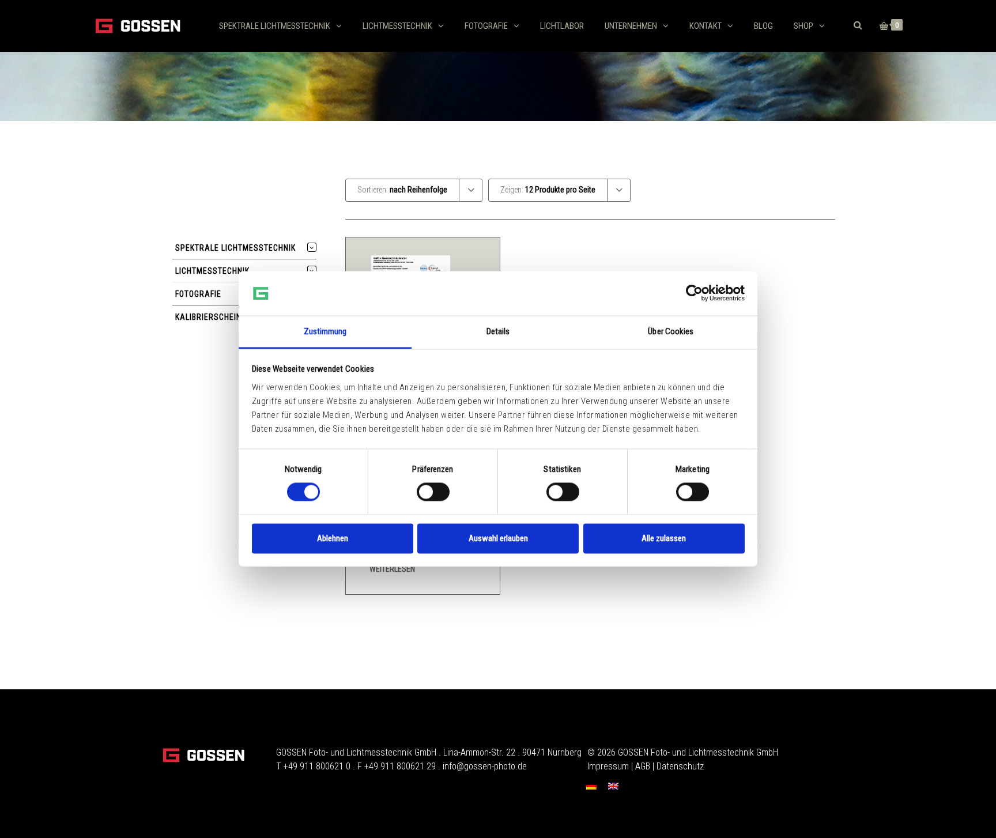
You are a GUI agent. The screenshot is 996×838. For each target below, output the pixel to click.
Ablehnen (332, 538)
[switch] (433, 492)
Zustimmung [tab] (325, 331)
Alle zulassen (664, 538)
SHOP (803, 26)
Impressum (608, 766)
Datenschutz (680, 766)
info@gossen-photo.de (485, 766)
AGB (642, 766)
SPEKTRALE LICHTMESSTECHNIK (274, 26)
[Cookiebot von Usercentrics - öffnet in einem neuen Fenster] (694, 293)
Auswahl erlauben (498, 538)
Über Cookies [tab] (670, 331)
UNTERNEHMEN (631, 26)
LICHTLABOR (562, 26)
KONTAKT (705, 26)
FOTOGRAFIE (486, 26)
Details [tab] (498, 331)
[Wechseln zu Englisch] (613, 786)
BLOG (763, 26)
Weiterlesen (392, 568)
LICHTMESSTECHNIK (397, 26)
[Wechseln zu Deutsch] (591, 786)
